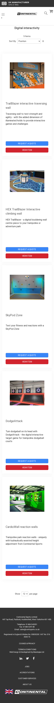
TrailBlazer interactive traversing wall (26, 105)
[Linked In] (21, 659)
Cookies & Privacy (27, 644)
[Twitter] (27, 659)
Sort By (12, 41)
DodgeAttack (14, 421)
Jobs (27, 667)
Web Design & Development (20, 652)
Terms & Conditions (27, 649)
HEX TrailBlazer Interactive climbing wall (23, 211)
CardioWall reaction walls (22, 527)
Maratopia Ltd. (38, 652)
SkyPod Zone (14, 315)
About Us (27, 684)
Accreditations (27, 673)
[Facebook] (33, 659)
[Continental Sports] (27, 14)
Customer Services (27, 678)
